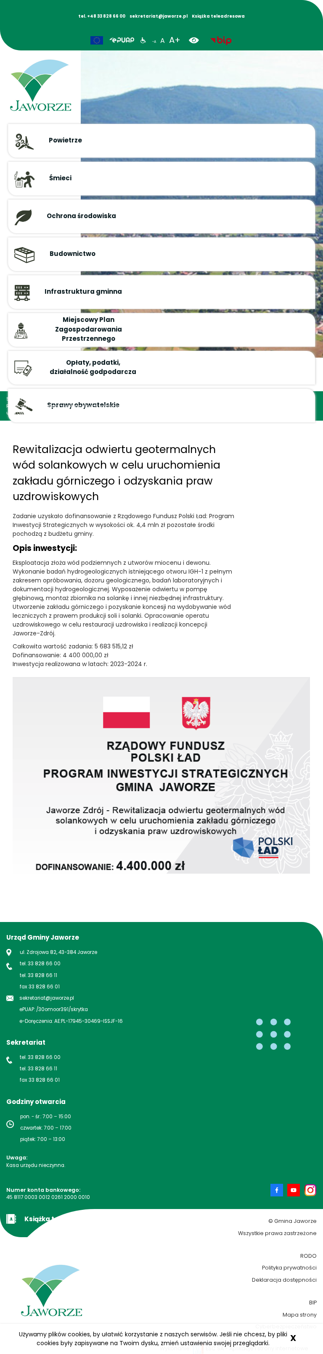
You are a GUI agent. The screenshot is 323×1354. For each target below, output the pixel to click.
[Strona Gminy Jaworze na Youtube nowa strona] (295, 1190)
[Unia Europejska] (96, 40)
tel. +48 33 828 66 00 (101, 16)
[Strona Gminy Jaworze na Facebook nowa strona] (278, 1190)
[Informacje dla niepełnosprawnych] (143, 40)
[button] (161, 141)
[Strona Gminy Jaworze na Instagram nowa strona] (310, 1190)
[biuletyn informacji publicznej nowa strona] (221, 40)
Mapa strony (300, 1314)
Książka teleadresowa (218, 16)
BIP (313, 1302)
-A (154, 42)
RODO (308, 1255)
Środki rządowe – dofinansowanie (85, 398)
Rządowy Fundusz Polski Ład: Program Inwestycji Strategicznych (205, 398)
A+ (174, 40)
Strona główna (23, 398)
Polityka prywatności (289, 1267)
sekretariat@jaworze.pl (159, 16)
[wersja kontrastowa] (197, 40)
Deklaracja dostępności (284, 1279)
